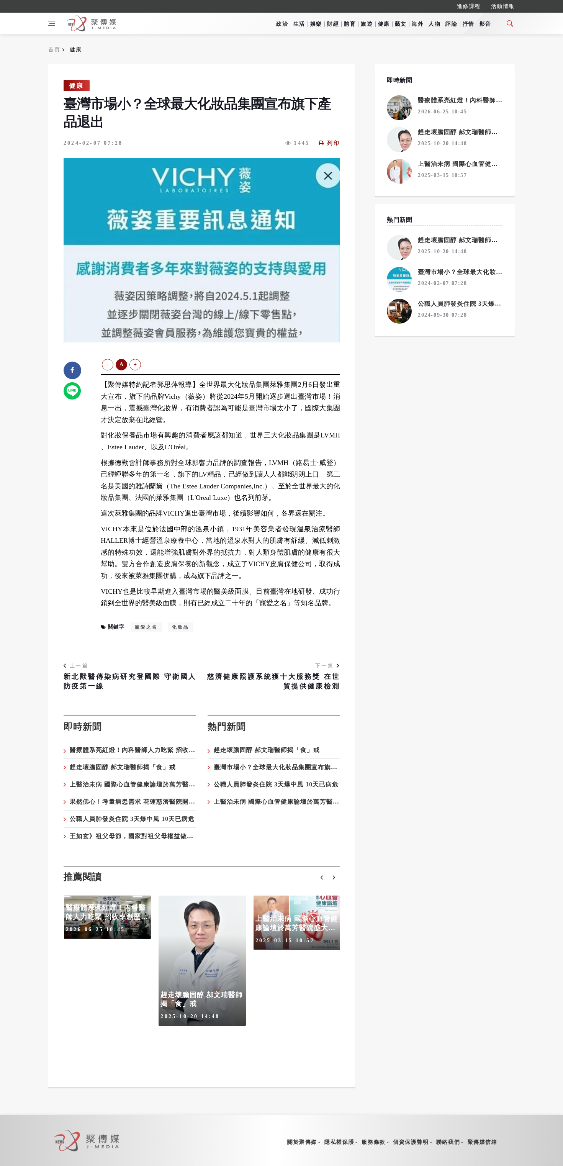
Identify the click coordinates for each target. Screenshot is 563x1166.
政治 (282, 24)
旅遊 (367, 24)
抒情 (469, 24)
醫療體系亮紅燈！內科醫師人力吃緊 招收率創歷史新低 (149, 750)
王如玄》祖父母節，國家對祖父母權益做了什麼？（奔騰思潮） (161, 836)
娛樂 (316, 24)
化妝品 (181, 627)
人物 (434, 24)
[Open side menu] (51, 23)
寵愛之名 (146, 627)
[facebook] (72, 370)
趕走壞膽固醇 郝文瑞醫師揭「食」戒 (123, 767)
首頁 (54, 49)
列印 (333, 143)
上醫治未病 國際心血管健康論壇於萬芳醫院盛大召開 (145, 784)
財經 (333, 24)
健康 (384, 24)
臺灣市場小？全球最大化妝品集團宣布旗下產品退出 (288, 767)
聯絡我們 (448, 1142)
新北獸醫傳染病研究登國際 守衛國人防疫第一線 (130, 681)
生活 (299, 24)
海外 (418, 24)
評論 (451, 24)
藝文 (401, 24)
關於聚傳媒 (302, 1142)
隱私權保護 (339, 1142)
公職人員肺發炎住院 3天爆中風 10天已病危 (132, 819)
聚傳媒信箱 (483, 1142)
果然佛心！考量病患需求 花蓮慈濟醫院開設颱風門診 (145, 801)
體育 (350, 24)
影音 (485, 24)
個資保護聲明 (411, 1142)
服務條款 (373, 1142)
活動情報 (503, 6)
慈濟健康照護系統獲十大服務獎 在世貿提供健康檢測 (273, 681)
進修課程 (469, 6)
